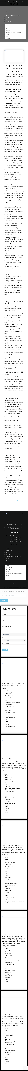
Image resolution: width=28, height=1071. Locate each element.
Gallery (7, 17)
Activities (8, 13)
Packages (8, 12)
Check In (4, 632)
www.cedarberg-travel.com (16, 500)
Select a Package (5, 643)
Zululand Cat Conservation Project (13, 15)
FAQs (14, 584)
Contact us (8, 21)
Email (3, 620)
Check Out (4, 638)
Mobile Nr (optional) (6, 626)
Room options (9, 10)
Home (7, 8)
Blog (7, 19)
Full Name (4, 614)
